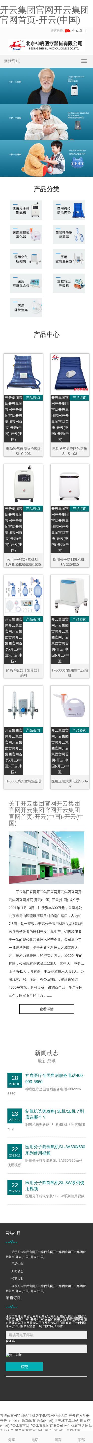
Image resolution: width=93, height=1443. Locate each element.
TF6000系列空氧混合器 (23, 781)
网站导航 (12, 61)
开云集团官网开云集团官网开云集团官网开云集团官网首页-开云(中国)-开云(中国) (13, 418)
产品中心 (17, 1263)
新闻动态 (17, 1271)
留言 (58, 1440)
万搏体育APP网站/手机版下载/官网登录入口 (34, 1416)
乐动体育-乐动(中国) (37, 1421)
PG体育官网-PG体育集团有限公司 (36, 1426)
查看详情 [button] (47, 1009)
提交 (24, 1366)
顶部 (81, 1440)
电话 (34, 1440)
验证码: (11, 1341)
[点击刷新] (14, 1355)
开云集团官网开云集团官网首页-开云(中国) (44, 15)
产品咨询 (33, 398)
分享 (11, 1440)
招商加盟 (17, 1278)
